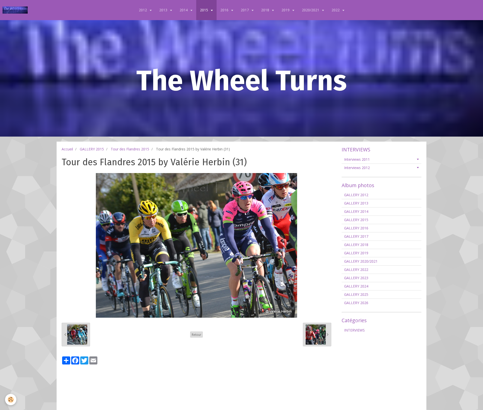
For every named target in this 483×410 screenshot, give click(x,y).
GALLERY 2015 (92, 149)
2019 (286, 10)
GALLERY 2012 (356, 194)
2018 (265, 10)
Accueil (67, 149)
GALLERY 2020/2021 (361, 261)
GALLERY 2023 (356, 277)
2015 (204, 10)
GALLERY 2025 (356, 294)
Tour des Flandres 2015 (130, 149)
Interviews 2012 (357, 167)
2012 (143, 10)
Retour (196, 335)
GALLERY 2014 (356, 211)
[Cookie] (10, 399)
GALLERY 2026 (356, 302)
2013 (163, 10)
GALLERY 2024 (356, 286)
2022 (336, 10)
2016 (224, 10)
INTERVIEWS (354, 330)
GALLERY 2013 (356, 203)
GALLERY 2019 (356, 253)
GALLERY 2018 (356, 244)
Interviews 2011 (357, 159)
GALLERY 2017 (356, 236)
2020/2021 (311, 10)
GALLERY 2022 (356, 269)
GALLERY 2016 (356, 228)
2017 (245, 10)
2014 (184, 10)
